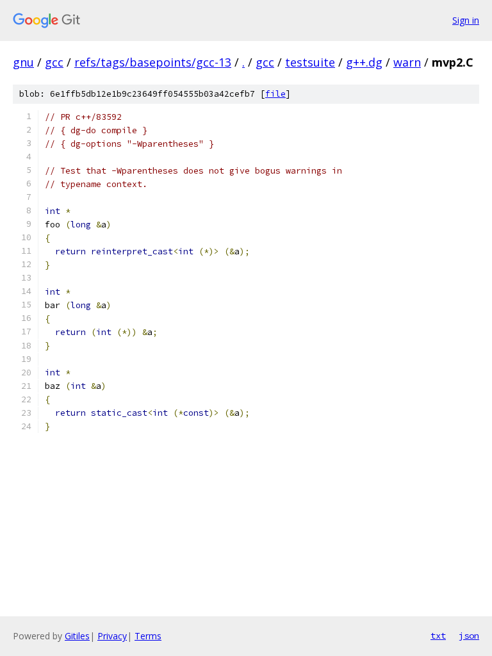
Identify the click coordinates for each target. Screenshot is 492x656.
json (469, 635)
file (275, 93)
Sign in (465, 20)
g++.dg (364, 62)
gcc (54, 62)
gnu (23, 62)
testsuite (310, 62)
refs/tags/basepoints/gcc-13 (152, 62)
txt (438, 635)
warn (407, 62)
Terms (148, 636)
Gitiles (77, 636)
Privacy (112, 636)
